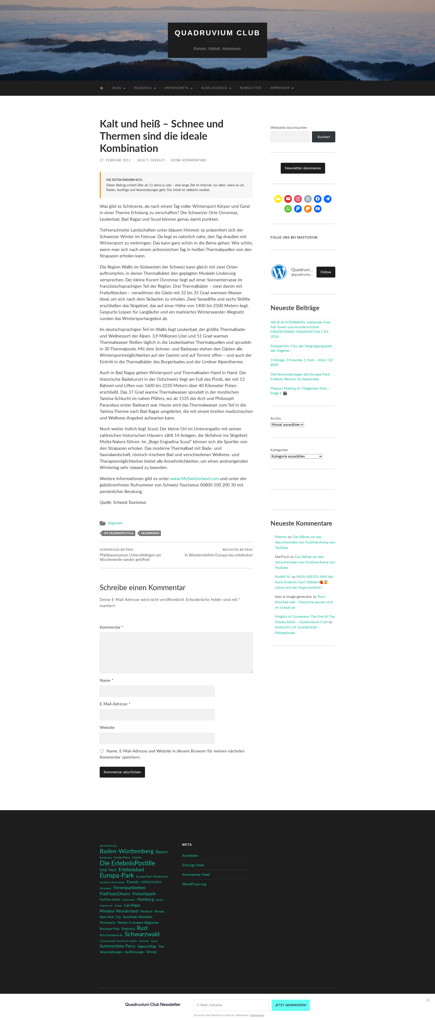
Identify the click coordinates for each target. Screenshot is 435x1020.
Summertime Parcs (117, 946)
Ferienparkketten (130, 888)
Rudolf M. (283, 577)
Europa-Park (117, 876)
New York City (110, 917)
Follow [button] (326, 272)
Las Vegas (132, 905)
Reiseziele (143, 88)
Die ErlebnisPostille (119, 533)
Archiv (276, 418)
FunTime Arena (110, 899)
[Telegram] (328, 199)
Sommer (144, 941)
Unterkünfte (176, 88)
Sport (154, 941)
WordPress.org (194, 884)
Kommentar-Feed (196, 874)
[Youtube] (288, 199)
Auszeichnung (108, 846)
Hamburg (145, 900)
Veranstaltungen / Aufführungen (122, 952)
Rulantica (128, 929)
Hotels (118, 906)
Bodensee (105, 858)
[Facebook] (318, 199)
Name (107, 681)
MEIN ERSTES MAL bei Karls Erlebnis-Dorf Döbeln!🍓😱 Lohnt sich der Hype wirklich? (304, 582)
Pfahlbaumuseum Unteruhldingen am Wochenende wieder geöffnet (130, 555)
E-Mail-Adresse (115, 704)
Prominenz (108, 922)
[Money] (318, 209)
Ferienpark (105, 888)
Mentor (281, 537)
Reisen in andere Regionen (138, 922)
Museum (146, 911)
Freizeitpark (144, 894)
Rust (142, 928)
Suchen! (323, 137)
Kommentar (112, 627)
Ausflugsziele (214, 88)
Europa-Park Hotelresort (152, 876)
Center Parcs (122, 857)
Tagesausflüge (146, 946)
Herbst (159, 900)
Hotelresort (106, 906)
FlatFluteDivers (115, 894)
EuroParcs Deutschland (112, 882)
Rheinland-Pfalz (110, 929)
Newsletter (250, 88)
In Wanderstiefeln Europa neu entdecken (219, 552)
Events (133, 882)
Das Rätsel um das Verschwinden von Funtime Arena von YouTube (305, 542)
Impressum (280, 88)
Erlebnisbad (150, 533)
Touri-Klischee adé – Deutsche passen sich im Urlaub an (304, 602)
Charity (137, 857)
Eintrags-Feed (193, 865)
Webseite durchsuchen (289, 127)
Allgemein (115, 523)
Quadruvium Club (217, 33)
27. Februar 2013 (115, 160)
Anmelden (190, 855)
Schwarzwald (142, 934)
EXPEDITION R (151, 882)
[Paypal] (298, 209)
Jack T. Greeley (151, 160)
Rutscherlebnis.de (111, 935)
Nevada (159, 911)
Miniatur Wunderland (119, 911)
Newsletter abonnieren (303, 168)
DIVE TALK (108, 870)
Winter (152, 952)
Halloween (128, 900)
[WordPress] (308, 209)
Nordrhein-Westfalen (137, 917)
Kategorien (279, 450)
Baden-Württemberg (127, 851)
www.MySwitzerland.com (194, 479)
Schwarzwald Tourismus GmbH (118, 941)
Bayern (162, 852)
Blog (117, 88)
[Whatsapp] (288, 209)
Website (107, 728)
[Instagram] (298, 199)
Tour (161, 946)
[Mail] (278, 199)
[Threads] (308, 199)
